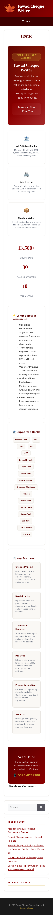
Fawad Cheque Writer (31, 8)
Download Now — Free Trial (26, 109)
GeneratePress (26, 908)
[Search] (41, 807)
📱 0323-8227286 (26, 775)
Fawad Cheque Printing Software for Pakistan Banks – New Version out (26, 849)
